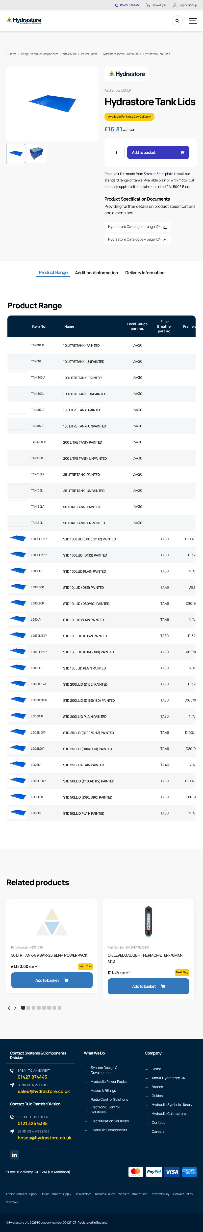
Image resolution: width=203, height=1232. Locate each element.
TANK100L (37, 393)
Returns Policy (105, 1194)
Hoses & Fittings (103, 1090)
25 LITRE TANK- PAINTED (81, 474)
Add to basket (143, 152)
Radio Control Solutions (109, 1099)
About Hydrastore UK (168, 1077)
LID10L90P (37, 603)
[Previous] (9, 1008)
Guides (157, 1095)
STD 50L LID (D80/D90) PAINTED (87, 797)
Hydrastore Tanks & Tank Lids (120, 54)
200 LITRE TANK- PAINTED (82, 442)
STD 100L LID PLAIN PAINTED (84, 571)
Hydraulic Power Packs (109, 1081)
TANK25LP (37, 474)
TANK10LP (37, 345)
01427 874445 (129, 5)
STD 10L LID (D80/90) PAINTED (86, 603)
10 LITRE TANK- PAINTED (81, 345)
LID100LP (36, 571)
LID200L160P (39, 700)
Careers (158, 1131)
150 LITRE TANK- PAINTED (82, 410)
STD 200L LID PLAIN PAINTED (84, 716)
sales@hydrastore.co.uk (44, 1088)
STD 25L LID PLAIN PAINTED (83, 765)
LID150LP (36, 668)
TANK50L (37, 523)
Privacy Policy (160, 1194)
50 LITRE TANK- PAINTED (81, 506)
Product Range (53, 272)
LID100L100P (39, 539)
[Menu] (193, 21)
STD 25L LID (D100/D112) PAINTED (88, 732)
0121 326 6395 (34, 1120)
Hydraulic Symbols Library (172, 1104)
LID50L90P (37, 797)
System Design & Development (104, 1070)
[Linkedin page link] (14, 1155)
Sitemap (12, 1202)
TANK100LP (38, 377)
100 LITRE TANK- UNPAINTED (84, 393)
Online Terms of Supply (56, 1194)
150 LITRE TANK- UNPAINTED (84, 426)
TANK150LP (38, 410)
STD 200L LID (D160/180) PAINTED (89, 700)
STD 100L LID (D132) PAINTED (85, 555)
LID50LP (36, 813)
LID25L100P (38, 732)
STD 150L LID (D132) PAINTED (85, 636)
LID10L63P (37, 587)
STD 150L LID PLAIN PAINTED (84, 668)
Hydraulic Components (109, 1129)
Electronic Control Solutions (105, 1109)
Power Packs (89, 54)
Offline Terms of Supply (21, 1194)
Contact (158, 1122)
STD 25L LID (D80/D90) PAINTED (87, 748)
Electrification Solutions (110, 1121)
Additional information (96, 273)
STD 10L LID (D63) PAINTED (83, 587)
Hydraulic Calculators (169, 1113)
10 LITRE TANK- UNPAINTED (83, 361)
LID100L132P (39, 555)
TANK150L (37, 426)
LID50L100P (38, 781)
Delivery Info (83, 1194)
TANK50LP (37, 506)
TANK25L (37, 490)
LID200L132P (39, 684)
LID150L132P (39, 636)
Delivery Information (144, 273)
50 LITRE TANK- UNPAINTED (84, 523)
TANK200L (37, 458)
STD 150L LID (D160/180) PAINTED (88, 652)
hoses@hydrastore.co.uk (45, 1134)
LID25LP (36, 765)
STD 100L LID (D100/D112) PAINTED (89, 539)
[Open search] (177, 20)
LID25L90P (37, 748)
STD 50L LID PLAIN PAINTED (83, 813)
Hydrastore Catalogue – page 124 (134, 226)
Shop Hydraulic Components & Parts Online (48, 54)
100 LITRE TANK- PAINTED (82, 377)
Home (12, 54)
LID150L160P (39, 652)
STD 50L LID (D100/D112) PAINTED (88, 781)
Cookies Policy (183, 1194)
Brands (157, 1086)
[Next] (15, 1008)
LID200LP (37, 716)
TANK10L (36, 361)
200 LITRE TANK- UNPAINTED (85, 458)
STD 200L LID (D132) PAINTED (85, 684)
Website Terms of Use (132, 1194)
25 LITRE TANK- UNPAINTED (83, 490)
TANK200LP (38, 442)
